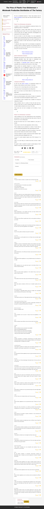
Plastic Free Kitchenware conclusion (6, 29)
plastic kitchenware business (5, 24)
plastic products (25, 83)
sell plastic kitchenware (6, 26)
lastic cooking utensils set (28, 79)
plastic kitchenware (18, 17)
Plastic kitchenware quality (27, 53)
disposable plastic (26, 62)
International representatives (15, 2)
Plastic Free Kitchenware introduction (6, 20)
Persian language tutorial (24, 1)
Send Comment (18, 174)
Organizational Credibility (33, 2)
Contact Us (28, 2)
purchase (26, 501)
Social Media (20, 2)
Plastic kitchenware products (27, 52)
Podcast (10, 1)
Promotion (6, 1)
